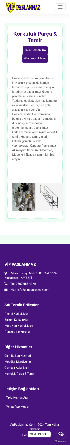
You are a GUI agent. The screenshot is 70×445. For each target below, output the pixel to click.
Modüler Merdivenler (18, 362)
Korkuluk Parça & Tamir (19, 374)
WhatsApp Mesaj (35, 58)
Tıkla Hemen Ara (35, 50)
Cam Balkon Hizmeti (17, 356)
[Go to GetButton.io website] (61, 441)
